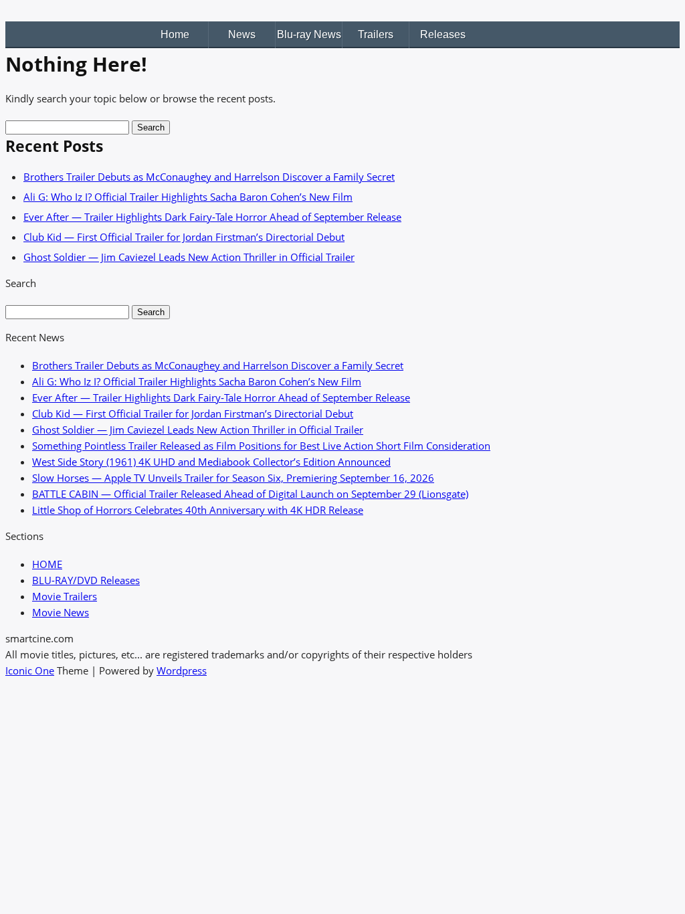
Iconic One (29, 670)
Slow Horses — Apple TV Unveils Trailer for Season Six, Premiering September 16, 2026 (233, 477)
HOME (47, 564)
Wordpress (182, 670)
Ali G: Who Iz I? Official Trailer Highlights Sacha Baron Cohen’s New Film (188, 196)
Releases (443, 34)
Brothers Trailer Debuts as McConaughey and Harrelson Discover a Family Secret (209, 176)
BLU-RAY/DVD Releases (86, 580)
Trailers (375, 34)
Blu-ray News (309, 34)
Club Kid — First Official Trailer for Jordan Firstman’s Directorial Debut (184, 237)
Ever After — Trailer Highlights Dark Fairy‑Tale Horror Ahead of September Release (212, 216)
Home (175, 34)
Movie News (60, 612)
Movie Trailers (64, 596)
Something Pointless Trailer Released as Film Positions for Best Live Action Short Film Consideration (261, 445)
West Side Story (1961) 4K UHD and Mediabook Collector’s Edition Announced (211, 461)
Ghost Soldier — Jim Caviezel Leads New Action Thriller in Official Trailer (189, 257)
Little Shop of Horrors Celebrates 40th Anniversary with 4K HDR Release (197, 510)
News (242, 34)
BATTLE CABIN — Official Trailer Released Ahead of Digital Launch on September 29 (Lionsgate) (250, 493)
